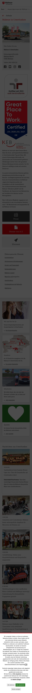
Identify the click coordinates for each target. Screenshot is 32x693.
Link (26, 664)
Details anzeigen (16, 689)
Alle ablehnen (11, 685)
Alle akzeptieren (20, 685)
